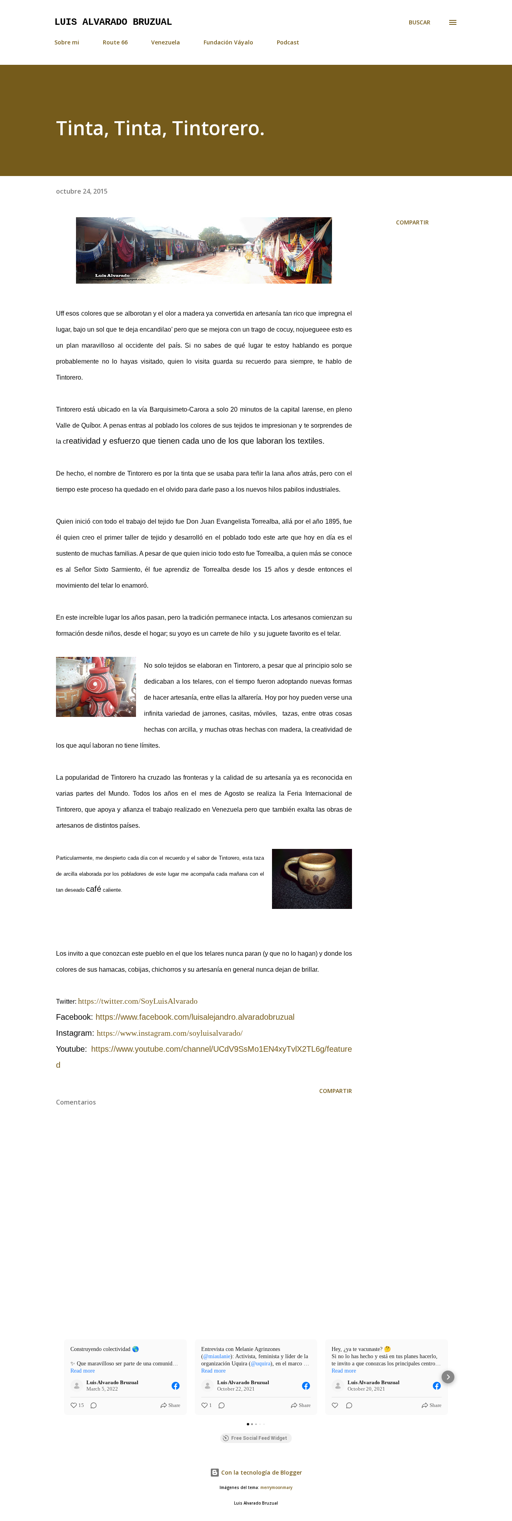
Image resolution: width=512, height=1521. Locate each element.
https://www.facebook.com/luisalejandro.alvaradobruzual (195, 1017)
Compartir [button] (412, 222)
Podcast (288, 42)
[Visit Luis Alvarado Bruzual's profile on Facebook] (78, 1385)
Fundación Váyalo (228, 42)
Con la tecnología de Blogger (261, 1472)
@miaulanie (216, 1356)
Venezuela (165, 42)
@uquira (260, 1364)
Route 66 (115, 42)
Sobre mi (66, 42)
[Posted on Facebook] (175, 1386)
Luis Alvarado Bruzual (113, 22)
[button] (64, 1377)
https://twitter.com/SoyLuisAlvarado (138, 1001)
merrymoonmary (276, 1487)
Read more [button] (82, 1371)
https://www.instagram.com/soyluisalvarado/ (170, 1033)
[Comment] (91, 1405)
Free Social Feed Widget (259, 1438)
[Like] (336, 1405)
